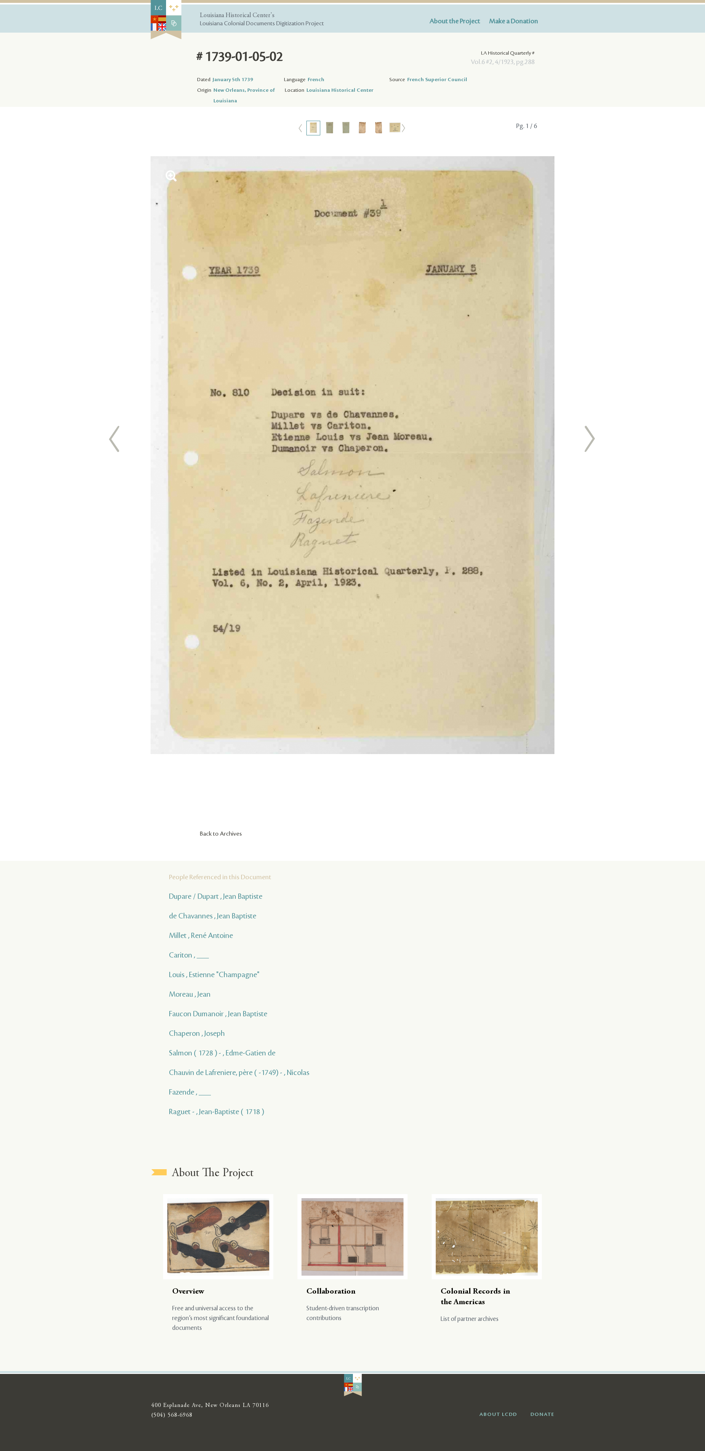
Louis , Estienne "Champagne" (214, 975)
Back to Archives (221, 834)
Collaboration (330, 1291)
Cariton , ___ (189, 955)
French (316, 79)
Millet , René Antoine (201, 935)
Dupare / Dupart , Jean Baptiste (215, 896)
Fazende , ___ (190, 1092)
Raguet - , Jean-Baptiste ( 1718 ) (216, 1112)
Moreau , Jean (190, 994)
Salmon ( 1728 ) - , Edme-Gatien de (222, 1053)
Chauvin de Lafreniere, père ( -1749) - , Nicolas (239, 1072)
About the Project (455, 21)
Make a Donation (513, 21)
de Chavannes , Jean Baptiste (212, 916)
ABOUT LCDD (498, 1414)
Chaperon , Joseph (197, 1033)
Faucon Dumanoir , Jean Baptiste (218, 1014)
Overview (188, 1291)
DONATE (542, 1414)
